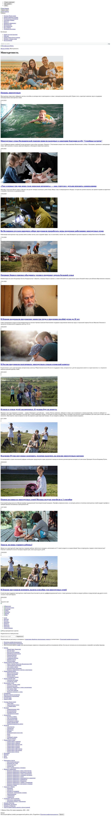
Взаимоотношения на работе (15, 724)
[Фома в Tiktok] (6, 610)
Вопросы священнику (10, 23)
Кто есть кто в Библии (13, 652)
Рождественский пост (13, 762)
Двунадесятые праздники (14, 665)
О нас (5, 617)
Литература (10, 728)
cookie (18, 645)
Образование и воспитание (11, 696)
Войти (12, 46)
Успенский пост (11, 764)
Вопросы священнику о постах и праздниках (19, 669)
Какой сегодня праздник (10, 34)
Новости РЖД (8, 699)
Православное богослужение (12, 37)
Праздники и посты (9, 760)
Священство (10, 797)
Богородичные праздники (14, 668)
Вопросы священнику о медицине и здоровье (19, 784)
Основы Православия (10, 16)
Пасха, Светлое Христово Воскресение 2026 (19, 664)
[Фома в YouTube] (7, 612)
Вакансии (6, 625)
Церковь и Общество (10, 806)
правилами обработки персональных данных (37, 639)
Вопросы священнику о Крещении (16, 781)
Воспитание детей (9, 683)
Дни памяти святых (12, 667)
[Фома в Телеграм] (7, 609)
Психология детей (12, 686)
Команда (6, 623)
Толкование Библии (12, 658)
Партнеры (7, 626)
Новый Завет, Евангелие (14, 649)
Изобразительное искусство (15, 732)
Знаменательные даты (13, 709)
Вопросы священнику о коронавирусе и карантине (21, 778)
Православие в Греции (13, 746)
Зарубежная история (12, 713)
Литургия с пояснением (13, 800)
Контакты (6, 622)
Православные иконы (10, 671)
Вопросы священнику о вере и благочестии (19, 770)
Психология (7, 715)
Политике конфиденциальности (49, 814)
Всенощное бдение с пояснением (16, 801)
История (6, 707)
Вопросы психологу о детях (15, 691)
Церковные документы (10, 804)
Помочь (7, 8)
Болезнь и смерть (12, 716)
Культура (6, 725)
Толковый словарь (12, 737)
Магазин (6, 619)
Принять (62, 814)
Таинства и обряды (9, 786)
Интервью (7, 753)
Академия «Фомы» (9, 20)
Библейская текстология (14, 653)
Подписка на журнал (10, 29)
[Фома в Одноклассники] (9, 607)
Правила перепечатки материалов (13, 643)
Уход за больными (12, 718)
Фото (5, 756)
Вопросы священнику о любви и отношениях (20, 782)
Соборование (11, 795)
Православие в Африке (13, 743)
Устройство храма (12, 681)
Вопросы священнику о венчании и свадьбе (19, 772)
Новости (6, 21)
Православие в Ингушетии (14, 749)
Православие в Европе (13, 747)
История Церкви (11, 710)
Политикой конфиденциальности (69, 639)
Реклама (6, 620)
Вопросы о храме (12, 785)
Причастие (10, 789)
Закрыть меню (4, 10)
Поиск (6, 5)
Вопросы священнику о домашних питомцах (19, 775)
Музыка (9, 731)
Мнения (6, 754)
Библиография (11, 661)
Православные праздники (11, 662)
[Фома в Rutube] (6, 613)
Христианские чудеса (13, 705)
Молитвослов (7, 24)
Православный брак (12, 722)
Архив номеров (8, 628)
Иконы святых (11, 675)
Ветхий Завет (11, 650)
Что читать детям (12, 689)
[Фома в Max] (6, 615)
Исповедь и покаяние (13, 791)
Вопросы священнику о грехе (15, 776)
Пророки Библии (12, 655)
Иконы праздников (12, 674)
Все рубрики (7, 27)
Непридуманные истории (11, 17)
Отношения (7, 693)
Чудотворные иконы (12, 677)
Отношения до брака (13, 721)
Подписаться (20, 636)
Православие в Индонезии (14, 750)
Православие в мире (9, 740)
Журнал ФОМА (5, 48)
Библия (6, 647)
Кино (8, 734)
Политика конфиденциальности (13, 642)
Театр (8, 735)
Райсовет (6, 36)
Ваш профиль (8, 3)
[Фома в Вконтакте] (7, 606)
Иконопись (10, 729)
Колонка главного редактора (12, 694)
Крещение (10, 788)
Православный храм (9, 678)
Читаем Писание (11, 656)
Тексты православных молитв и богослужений (17, 807)
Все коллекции (8, 40)
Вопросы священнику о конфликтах (17, 779)
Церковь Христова (9, 803)
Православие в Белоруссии (14, 744)
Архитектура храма (12, 680)
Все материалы (8, 26)
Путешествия (7, 697)
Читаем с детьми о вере (10, 39)
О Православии (11, 706)
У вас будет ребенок (12, 690)
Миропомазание (11, 794)
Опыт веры (10, 703)
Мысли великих (11, 738)
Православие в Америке (14, 741)
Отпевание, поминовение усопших (17, 792)
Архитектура (10, 727)
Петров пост (10, 766)
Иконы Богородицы (12, 672)
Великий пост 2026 (12, 763)
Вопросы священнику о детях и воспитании (19, 687)
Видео (5, 757)
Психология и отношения (11, 18)
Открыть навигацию (9, 2)
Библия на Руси (11, 659)
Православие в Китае (13, 751)
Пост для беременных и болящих (16, 767)
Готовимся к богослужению (11, 798)
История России (11, 712)
